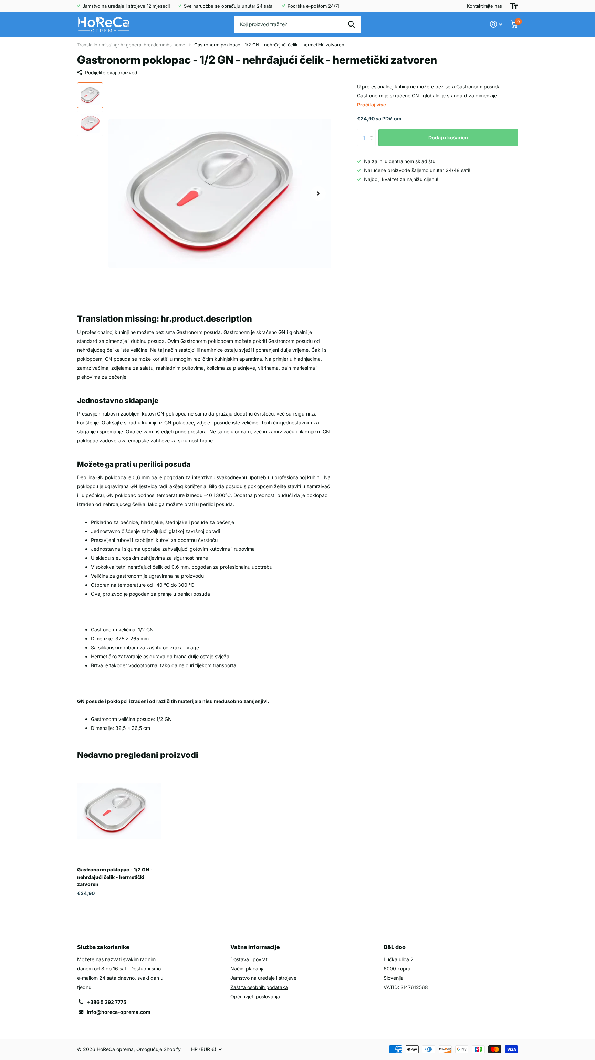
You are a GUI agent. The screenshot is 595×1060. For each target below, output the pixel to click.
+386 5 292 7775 (106, 1002)
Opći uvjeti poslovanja (255, 996)
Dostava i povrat (249, 959)
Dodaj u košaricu (448, 137)
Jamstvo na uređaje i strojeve (263, 978)
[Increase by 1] (373, 132)
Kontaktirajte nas (484, 6)
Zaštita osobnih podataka (259, 987)
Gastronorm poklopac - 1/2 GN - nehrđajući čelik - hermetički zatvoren (115, 877)
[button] (318, 193)
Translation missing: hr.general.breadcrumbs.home (131, 45)
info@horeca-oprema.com (118, 1012)
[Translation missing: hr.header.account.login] (496, 24)
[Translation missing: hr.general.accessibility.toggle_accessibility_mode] (514, 5)
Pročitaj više (371, 104)
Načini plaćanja (247, 969)
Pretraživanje (351, 24)
